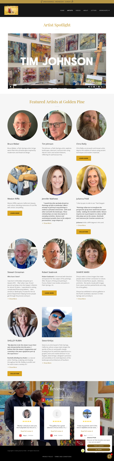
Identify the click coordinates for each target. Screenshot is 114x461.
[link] (11, 10)
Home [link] (62, 10)
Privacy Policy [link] (47, 456)
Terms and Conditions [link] (63, 456)
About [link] (85, 10)
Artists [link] (70, 10)
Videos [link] (78, 10)
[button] (104, 10)
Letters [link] (94, 10)
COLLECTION (83, 232)
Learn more (83, 158)
